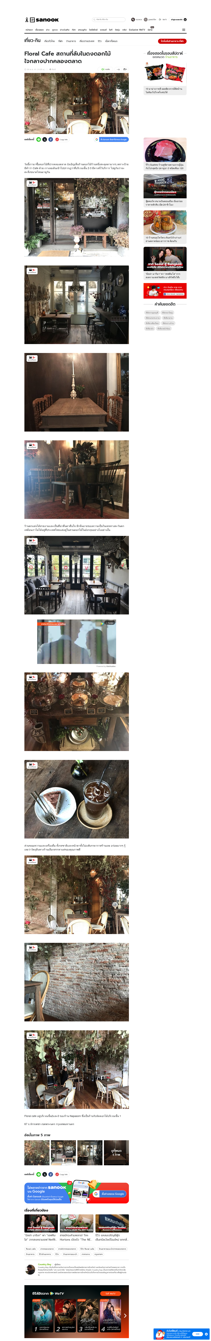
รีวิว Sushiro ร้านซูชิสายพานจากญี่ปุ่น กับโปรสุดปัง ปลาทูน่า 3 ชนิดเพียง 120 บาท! (164, 168)
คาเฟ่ (97, 168)
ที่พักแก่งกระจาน (152, 318)
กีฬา (74, 29)
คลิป (124, 29)
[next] (125, 1315)
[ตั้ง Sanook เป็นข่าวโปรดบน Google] (76, 1191)
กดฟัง (107, 69)
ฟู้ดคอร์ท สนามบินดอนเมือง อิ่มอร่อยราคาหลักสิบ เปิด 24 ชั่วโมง (164, 202)
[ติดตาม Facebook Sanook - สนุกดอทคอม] (165, 290)
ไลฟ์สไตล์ (93, 29)
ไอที (110, 29)
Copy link (64, 139)
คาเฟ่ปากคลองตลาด (67, 1248)
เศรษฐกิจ (82, 29)
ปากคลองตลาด (47, 1248)
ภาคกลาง (86, 1254)
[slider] (64, 660)
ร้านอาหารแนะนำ (70, 1254)
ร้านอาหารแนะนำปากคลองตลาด (112, 1248)
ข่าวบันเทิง (64, 29)
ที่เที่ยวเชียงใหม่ (152, 323)
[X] (44, 139)
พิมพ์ (54, 69)
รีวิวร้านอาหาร (45, 1254)
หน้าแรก (29, 29)
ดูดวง (55, 29)
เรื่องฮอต (39, 29)
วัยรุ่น (117, 29)
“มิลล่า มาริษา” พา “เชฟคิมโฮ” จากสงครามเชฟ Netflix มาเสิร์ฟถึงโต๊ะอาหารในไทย (163, 277)
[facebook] (50, 139)
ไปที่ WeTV (110, 1293)
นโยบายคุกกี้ (186, 1337)
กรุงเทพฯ (98, 1254)
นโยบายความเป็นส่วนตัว (173, 1337)
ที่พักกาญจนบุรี (152, 312)
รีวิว (57, 1254)
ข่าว (48, 29)
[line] (38, 139)
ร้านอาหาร (30, 1254)
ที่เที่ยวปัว (149, 328)
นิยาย (150, 29)
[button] (94, 19)
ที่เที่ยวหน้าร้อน (164, 328)
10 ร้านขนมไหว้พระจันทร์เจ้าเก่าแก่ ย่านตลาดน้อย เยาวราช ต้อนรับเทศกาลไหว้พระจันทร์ (163, 241)
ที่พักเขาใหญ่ (167, 312)
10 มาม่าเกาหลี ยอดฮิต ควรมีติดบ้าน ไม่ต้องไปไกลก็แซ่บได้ (164, 90)
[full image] (37, 1152)
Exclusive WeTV (137, 29)
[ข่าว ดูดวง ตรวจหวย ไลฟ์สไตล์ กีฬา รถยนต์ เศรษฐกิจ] (41, 19)
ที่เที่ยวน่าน (168, 318)
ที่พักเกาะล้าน (168, 323)
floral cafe (31, 1248)
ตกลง (197, 1334)
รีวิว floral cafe (87, 1248)
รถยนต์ (103, 29)
